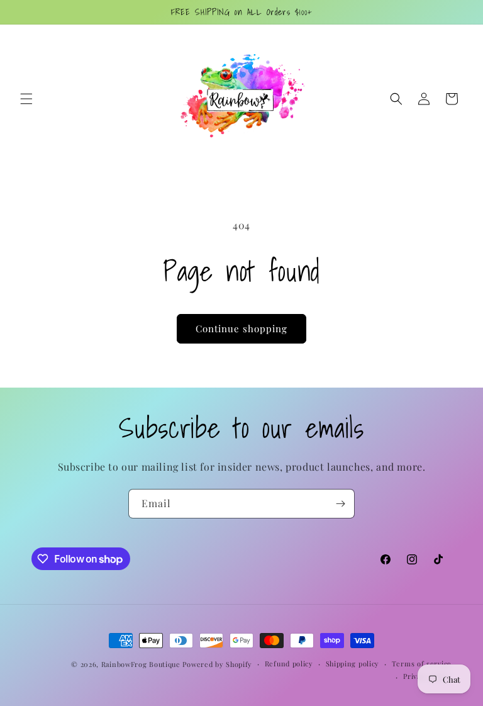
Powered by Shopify (217, 664)
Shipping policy (353, 663)
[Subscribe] (340, 503)
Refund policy (289, 663)
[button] (26, 99)
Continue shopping (241, 328)
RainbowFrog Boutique (140, 664)
